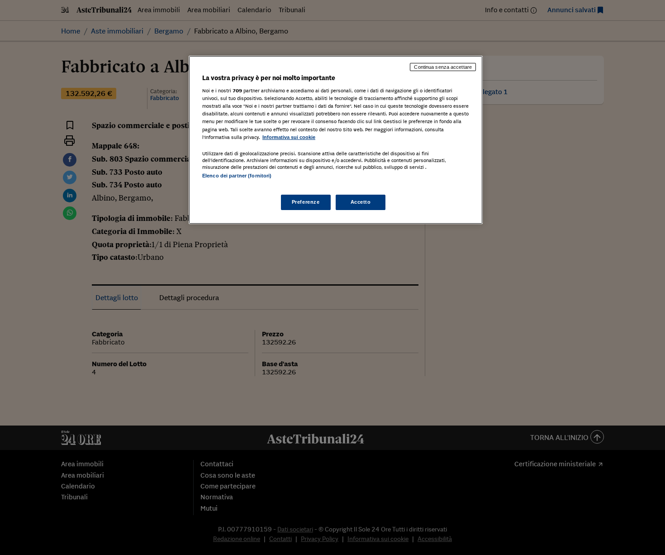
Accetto (361, 202)
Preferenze (306, 202)
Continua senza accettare (443, 67)
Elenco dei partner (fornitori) (236, 175)
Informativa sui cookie (288, 137)
